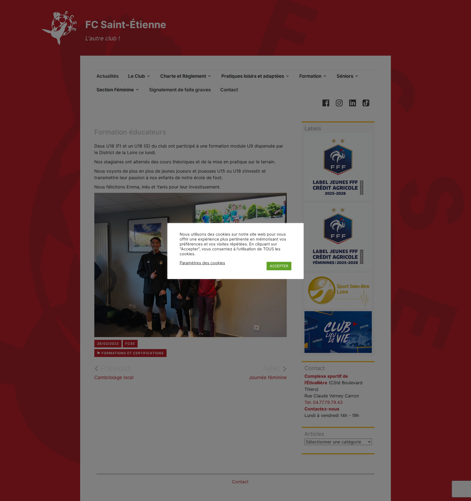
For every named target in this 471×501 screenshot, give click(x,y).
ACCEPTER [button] (279, 266)
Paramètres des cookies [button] (202, 262)
